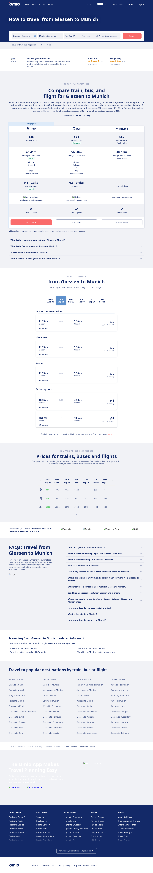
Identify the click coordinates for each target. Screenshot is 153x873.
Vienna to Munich (17, 690)
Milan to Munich (16, 684)
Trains (26, 4)
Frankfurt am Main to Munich (89, 684)
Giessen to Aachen (118, 727)
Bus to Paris (42, 828)
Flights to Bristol (71, 832)
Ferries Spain (97, 824)
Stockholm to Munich (86, 690)
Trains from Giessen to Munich (91, 648)
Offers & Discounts (127, 824)
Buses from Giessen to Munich (23, 648)
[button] (71, 36)
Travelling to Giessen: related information (28, 652)
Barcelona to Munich (119, 684)
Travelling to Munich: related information (96, 652)
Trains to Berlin (16, 828)
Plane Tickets (69, 812)
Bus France (41, 821)
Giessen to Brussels (17, 722)
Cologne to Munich (119, 690)
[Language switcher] (102, 4)
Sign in (141, 4)
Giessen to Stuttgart (85, 722)
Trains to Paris (16, 821)
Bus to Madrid (43, 832)
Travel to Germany (34, 746)
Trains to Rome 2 (17, 817)
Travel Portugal (125, 832)
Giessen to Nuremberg (86, 733)
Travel (20, 746)
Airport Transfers (126, 828)
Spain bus (41, 817)
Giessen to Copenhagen (53, 722)
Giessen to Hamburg (52, 717)
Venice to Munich (118, 701)
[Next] (112, 300)
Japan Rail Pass (125, 817)
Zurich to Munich (50, 695)
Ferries (50, 4)
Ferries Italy (96, 828)
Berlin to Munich (16, 679)
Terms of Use (48, 865)
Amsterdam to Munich (53, 690)
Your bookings (117, 4)
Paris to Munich (83, 679)
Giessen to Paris (117, 706)
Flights (42, 4)
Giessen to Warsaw (85, 717)
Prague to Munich (17, 695)
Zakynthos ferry (98, 832)
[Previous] (40, 481)
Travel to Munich (52, 746)
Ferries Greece (97, 817)
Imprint (35, 865)
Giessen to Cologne (119, 711)
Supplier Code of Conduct (85, 865)
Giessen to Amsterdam (86, 711)
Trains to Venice (16, 824)
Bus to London (43, 824)
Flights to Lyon (70, 821)
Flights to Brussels (72, 824)
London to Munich (51, 679)
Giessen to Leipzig (51, 733)
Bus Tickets (41, 812)
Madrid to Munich (51, 684)
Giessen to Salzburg (119, 722)
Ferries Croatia (98, 821)
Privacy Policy (64, 865)
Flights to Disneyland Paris (75, 828)
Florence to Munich (17, 706)
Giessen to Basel (16, 727)
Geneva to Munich (51, 701)
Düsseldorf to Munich (52, 706)
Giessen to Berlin (84, 706)
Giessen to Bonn (16, 733)
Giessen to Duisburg (119, 733)
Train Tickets (15, 812)
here (109, 434)
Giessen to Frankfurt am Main (22, 711)
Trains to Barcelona (18, 832)
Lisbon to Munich (84, 695)
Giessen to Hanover (85, 727)
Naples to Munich (17, 701)
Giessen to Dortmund (52, 727)
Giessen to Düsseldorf (120, 717)
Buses (34, 4)
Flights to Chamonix (72, 817)
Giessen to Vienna (51, 711)
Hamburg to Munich (119, 695)
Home (11, 746)
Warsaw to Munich (84, 701)
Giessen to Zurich (16, 717)
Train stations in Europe (129, 821)
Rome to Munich (117, 679)
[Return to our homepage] (16, 4)
